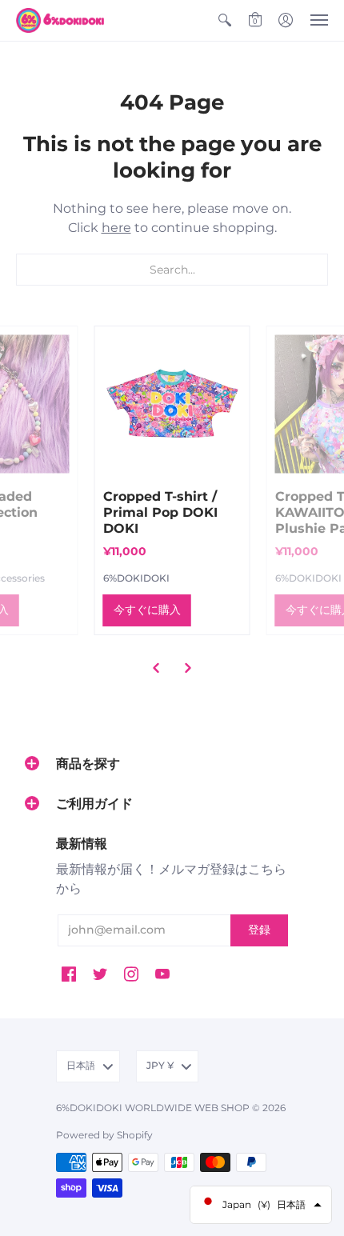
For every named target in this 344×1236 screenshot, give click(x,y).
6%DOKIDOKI (136, 578)
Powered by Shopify (104, 1135)
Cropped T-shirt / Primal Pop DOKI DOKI (160, 512)
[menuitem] (225, 20)
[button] (225, 20)
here (116, 227)
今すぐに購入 (147, 609)
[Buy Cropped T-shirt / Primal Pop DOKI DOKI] (172, 403)
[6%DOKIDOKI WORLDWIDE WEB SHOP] (60, 20)
